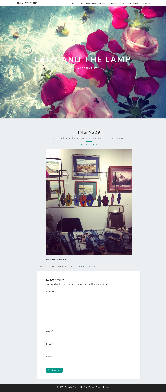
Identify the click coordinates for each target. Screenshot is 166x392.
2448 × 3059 (95, 138)
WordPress (89, 387)
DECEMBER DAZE (115, 138)
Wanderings (133, 3)
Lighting (114, 3)
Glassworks (91, 3)
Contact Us (145, 3)
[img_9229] (89, 203)
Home (73, 3)
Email (49, 344)
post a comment (88, 266)
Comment (51, 291)
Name (49, 331)
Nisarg (106, 387)
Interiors (103, 3)
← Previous (88, 144)
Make (123, 3)
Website (49, 356)
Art (80, 3)
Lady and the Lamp (26, 2)
